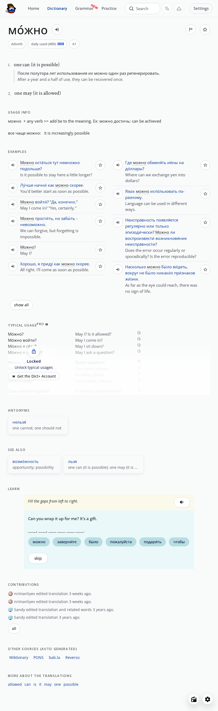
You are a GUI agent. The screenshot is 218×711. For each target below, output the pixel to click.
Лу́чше (26, 185)
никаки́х (165, 272)
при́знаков (184, 272)
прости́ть (44, 218)
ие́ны (172, 162)
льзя (72, 461)
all (14, 628)
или (150, 226)
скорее (76, 185)
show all (21, 305)
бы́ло (166, 266)
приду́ (47, 263)
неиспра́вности (140, 244)
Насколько (135, 266)
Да (53, 201)
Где (128, 162)
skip (38, 558)
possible (71, 684)
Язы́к (130, 191)
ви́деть (180, 266)
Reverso (72, 657)
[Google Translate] (167, 8)
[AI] (179, 8)
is (34, 684)
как (51, 185)
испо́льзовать (163, 191)
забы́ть (68, 218)
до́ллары (133, 168)
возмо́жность (25, 461)
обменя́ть (156, 162)
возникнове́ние (171, 238)
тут (55, 162)
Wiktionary (18, 657)
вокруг (131, 272)
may (48, 684)
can (27, 684)
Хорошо (28, 263)
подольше (30, 168)
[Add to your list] (205, 29)
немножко (70, 162)
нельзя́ (19, 422)
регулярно (135, 226)
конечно (66, 201)
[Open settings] (208, 699)
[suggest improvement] (191, 29)
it (40, 684)
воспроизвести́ (139, 238)
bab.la (54, 657)
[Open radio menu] (194, 699)
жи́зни (131, 279)
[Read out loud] (57, 29)
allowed (15, 684)
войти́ (41, 201)
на (181, 162)
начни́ (40, 185)
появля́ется (167, 220)
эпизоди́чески (139, 232)
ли (172, 232)
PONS (38, 657)
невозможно (32, 224)
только (162, 226)
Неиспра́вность (140, 220)
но (57, 218)
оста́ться (43, 162)
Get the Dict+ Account (36, 376)
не (141, 272)
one (57, 684)
